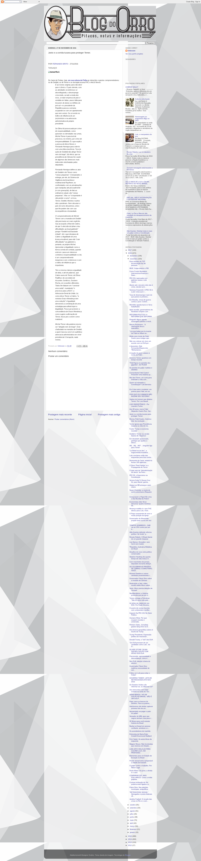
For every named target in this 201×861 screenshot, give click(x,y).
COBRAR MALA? (132, 87)
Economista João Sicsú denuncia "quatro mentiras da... (140, 503)
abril (132, 823)
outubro (133, 805)
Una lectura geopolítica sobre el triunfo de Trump (141, 631)
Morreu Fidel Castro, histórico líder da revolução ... (140, 420)
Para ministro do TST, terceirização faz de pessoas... (137, 263)
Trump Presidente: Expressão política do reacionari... (140, 635)
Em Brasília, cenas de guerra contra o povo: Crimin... (140, 301)
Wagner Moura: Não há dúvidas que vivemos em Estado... (141, 745)
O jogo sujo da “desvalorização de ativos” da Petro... (140, 471)
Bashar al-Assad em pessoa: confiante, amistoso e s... (140, 727)
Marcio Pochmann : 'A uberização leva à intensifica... (137, 326)
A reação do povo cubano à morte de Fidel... (139, 354)
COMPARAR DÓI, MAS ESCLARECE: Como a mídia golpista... (140, 777)
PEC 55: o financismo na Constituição (138, 476)
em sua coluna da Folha (77, 80)
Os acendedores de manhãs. (140, 731)
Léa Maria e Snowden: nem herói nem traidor (139, 543)
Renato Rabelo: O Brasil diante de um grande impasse (140, 538)
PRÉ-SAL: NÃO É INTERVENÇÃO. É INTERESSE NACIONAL (139, 198)
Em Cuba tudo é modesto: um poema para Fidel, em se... (140, 390)
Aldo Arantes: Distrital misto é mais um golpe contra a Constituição (139, 232)
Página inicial (85, 414)
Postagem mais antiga (109, 414)
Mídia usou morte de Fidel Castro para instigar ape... (139, 337)
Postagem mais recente (60, 414)
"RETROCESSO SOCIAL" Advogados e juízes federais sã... (140, 794)
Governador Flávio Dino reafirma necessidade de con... (139, 668)
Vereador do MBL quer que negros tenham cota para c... (140, 717)
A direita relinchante (142, 99)
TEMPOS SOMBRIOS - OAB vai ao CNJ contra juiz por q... (139, 527)
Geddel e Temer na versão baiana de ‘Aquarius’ (139, 435)
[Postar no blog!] (80, 346)
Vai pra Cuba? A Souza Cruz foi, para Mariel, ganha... (139, 481)
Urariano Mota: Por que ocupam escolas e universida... (138, 620)
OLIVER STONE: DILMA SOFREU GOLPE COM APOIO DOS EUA (138, 651)
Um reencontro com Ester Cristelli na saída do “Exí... (140, 691)
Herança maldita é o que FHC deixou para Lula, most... (140, 509)
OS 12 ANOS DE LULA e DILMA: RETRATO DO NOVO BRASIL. (137, 183)
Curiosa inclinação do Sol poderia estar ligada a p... (139, 783)
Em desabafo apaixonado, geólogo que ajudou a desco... (139, 440)
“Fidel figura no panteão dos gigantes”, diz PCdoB (139, 364)
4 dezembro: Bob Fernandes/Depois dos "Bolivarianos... (138, 348)
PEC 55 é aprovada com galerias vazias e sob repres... (138, 280)
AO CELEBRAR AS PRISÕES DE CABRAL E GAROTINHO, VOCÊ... (140, 568)
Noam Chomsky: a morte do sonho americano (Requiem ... (140, 492)
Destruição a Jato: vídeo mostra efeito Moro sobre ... (140, 584)
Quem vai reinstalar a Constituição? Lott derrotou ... (140, 384)
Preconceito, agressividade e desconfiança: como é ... (140, 657)
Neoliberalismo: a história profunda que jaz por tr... (139, 594)
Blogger (128, 855)
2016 (130, 253)
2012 (130, 845)
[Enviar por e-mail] (78, 346)
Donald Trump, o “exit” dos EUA (141, 640)
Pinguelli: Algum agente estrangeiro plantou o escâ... (140, 320)
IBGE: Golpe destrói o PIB (139, 268)
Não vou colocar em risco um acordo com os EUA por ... (140, 342)
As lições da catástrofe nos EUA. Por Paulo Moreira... (139, 604)
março (132, 826)
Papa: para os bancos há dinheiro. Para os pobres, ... (140, 702)
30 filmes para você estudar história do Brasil (139, 722)
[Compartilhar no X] (82, 346)
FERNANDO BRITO (60, 64)
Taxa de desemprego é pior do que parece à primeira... (140, 296)
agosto (132, 811)
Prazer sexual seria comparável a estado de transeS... (141, 762)
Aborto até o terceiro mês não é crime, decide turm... (141, 286)
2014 (130, 839)
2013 (130, 842)
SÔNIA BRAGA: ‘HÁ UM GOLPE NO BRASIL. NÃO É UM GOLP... (140, 696)
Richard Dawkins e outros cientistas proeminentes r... (140, 574)
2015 (130, 836)
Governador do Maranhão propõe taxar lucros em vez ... (140, 520)
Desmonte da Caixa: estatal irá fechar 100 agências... (140, 461)
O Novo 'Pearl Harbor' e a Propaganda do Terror (138, 466)
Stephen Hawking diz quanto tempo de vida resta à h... (140, 558)
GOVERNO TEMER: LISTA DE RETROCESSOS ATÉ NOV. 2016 (140, 680)
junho (132, 817)
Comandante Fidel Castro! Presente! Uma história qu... (140, 374)
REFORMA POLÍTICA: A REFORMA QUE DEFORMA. (140, 315)
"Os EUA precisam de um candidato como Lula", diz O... (139, 644)
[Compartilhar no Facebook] (84, 346)
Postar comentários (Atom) (64, 419)
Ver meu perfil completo (134, 54)
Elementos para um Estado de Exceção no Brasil (140, 757)
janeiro (132, 832)
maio (132, 820)
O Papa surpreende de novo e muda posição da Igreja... (140, 514)
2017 (130, 250)
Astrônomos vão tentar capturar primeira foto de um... (141, 707)
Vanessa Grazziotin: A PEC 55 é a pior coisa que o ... (141, 291)
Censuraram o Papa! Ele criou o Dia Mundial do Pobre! (140, 498)
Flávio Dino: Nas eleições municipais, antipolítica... (139, 788)
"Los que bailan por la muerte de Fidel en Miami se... (140, 332)
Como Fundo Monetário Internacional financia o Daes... (138, 273)
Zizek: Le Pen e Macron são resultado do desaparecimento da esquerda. (138, 215)
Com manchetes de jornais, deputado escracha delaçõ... (140, 563)
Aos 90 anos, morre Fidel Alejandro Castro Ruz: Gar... (140, 410)
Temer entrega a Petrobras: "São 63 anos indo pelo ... (139, 599)
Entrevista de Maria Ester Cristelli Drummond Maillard (140, 735)
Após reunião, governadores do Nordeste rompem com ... (141, 310)
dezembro (134, 256)
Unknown (131, 51)
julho (132, 814)
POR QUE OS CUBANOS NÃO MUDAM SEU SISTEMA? (140, 395)
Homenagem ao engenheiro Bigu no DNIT (142, 118)
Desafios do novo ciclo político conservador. (140, 553)
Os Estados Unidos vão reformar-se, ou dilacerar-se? (141, 686)
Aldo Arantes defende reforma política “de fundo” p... (140, 533)
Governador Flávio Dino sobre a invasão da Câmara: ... (140, 579)
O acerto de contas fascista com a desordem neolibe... (140, 609)
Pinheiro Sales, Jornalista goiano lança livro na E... (139, 626)
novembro (134, 259)
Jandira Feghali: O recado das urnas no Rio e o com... (140, 800)
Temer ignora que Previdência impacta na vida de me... (140, 425)
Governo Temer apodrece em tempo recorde (140, 359)
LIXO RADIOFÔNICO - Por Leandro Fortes (139, 405)
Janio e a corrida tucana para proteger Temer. (140, 415)
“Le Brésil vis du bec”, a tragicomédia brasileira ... (139, 451)
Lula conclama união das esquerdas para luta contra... (140, 456)
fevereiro (133, 829)
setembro (133, 808)
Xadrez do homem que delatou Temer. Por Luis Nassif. (140, 400)
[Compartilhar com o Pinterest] (86, 346)
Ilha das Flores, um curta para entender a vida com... (140, 378)
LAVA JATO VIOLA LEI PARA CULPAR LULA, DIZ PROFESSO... (139, 751)
